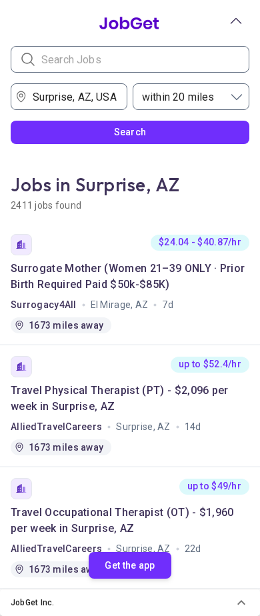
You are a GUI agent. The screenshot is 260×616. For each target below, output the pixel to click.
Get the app (130, 565)
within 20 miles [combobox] (178, 97)
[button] (130, 602)
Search (130, 132)
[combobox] (73, 96)
